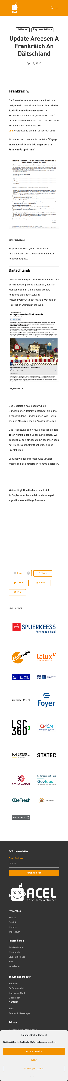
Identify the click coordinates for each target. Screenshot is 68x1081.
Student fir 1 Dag (17, 957)
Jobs (11, 962)
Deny (34, 1059)
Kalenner (13, 984)
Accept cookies (34, 1051)
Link (11, 131)
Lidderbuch (14, 998)
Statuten (13, 927)
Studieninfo (14, 952)
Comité (12, 923)
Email (11, 1009)
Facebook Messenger (19, 1014)
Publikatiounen (16, 948)
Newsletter (14, 966)
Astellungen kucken (34, 1068)
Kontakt (13, 918)
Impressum (14, 932)
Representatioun (42, 29)
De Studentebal (16, 988)
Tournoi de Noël (17, 993)
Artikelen (23, 29)
